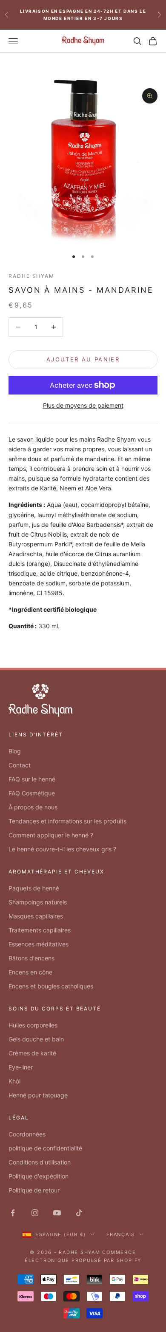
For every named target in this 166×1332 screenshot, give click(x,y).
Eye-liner (21, 1067)
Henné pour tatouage (38, 1095)
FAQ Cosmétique (32, 793)
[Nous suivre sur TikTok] (79, 1213)
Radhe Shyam (31, 276)
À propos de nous (33, 807)
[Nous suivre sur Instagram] (35, 1213)
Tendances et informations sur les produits (67, 821)
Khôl (14, 1081)
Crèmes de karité (32, 1053)
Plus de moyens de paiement (83, 405)
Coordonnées (27, 1134)
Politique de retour (34, 1190)
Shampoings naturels (38, 902)
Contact (20, 765)
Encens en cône (30, 972)
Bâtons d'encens (31, 958)
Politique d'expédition (39, 1176)
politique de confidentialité (45, 1148)
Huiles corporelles (33, 1025)
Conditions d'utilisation (40, 1162)
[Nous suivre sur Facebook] (13, 1213)
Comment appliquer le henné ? (51, 835)
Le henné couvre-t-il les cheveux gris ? (62, 849)
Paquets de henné (34, 888)
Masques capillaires (36, 916)
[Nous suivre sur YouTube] (57, 1213)
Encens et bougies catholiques (51, 986)
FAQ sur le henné (32, 779)
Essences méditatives (39, 944)
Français (120, 1234)
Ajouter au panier (83, 359)
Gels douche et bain (36, 1039)
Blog (15, 751)
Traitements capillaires (40, 930)
